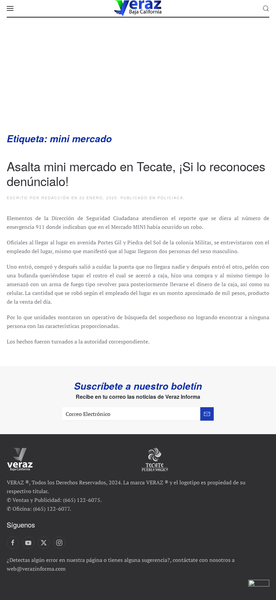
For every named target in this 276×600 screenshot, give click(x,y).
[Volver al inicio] (138, 8)
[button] (10, 8)
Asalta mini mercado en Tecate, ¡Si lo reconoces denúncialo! (136, 173)
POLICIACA (170, 197)
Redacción (55, 197)
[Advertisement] (138, 81)
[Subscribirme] (207, 414)
